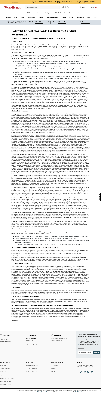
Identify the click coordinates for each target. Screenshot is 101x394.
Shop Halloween (62, 23)
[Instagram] (85, 372)
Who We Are (54, 365)
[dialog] (50, 391)
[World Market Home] (12, 7)
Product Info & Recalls (5, 384)
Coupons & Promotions (31, 368)
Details (68, 2)
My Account (3, 365)
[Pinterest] (88, 372)
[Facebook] (77, 372)
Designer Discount (30, 375)
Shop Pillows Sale (39, 23)
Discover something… (32, 7)
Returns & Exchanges (5, 341)
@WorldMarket (80, 366)
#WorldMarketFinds (90, 366)
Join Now (37, 2)
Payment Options (4, 375)
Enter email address (85, 352)
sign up (96, 352)
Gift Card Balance (4, 371)
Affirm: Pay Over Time (5, 381)
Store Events (54, 375)
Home (1, 27)
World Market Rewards (31, 365)
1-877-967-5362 (30, 340)
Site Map (53, 371)
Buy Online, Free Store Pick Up (7, 378)
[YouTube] (92, 372)
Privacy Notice (40, 391)
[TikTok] (81, 372)
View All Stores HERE (56, 340)
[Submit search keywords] (57, 7)
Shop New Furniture (85, 23)
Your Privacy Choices (80, 391)
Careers (53, 368)
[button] (8, 17)
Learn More (83, 2)
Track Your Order (4, 339)
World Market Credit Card (32, 371)
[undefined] (91, 17)
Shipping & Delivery (5, 368)
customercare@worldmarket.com (34, 344)
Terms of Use (49, 391)
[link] (93, 7)
